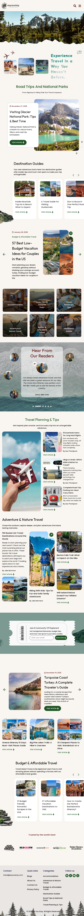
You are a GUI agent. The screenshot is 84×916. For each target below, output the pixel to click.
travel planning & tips (69, 305)
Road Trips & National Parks (52, 899)
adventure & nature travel (15, 329)
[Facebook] (66, 875)
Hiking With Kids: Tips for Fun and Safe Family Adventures (41, 593)
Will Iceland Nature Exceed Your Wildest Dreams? (67, 595)
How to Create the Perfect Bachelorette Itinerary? (49, 805)
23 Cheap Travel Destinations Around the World (59, 684)
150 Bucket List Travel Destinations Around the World (14, 536)
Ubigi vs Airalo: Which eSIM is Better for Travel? (72, 462)
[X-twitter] (70, 875)
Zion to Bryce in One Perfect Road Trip (50, 204)
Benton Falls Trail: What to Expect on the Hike (68, 556)
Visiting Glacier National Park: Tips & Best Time (23, 116)
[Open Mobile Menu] (79, 6)
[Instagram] (77, 875)
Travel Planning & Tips (53, 904)
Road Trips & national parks (42, 305)
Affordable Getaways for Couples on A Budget (74, 805)
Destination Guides (51, 893)
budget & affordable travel (42, 330)
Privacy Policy (33, 889)
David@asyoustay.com (13, 875)
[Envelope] (74, 875)
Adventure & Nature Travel (52, 881)
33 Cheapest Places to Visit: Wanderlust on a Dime (41, 745)
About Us (31, 880)
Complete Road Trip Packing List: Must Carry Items (72, 490)
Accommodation (15, 304)
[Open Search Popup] (75, 6)
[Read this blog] (24, 189)
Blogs (29, 876)
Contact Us (32, 885)
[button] (73, 175)
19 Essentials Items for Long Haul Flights (72, 434)
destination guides (69, 329)
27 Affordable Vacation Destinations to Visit (24, 805)
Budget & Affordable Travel (24, 239)
